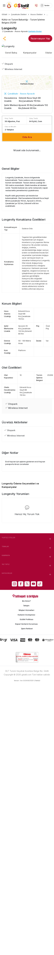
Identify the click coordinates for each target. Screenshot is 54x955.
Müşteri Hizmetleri (26, 610)
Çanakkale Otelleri (19, 14)
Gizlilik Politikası (26, 619)
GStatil (4, 14)
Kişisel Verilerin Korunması (26, 624)
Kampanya (6, 555)
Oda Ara (27, 137)
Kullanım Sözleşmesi (26, 615)
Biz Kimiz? (26, 601)
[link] (46, 5)
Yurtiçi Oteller (8, 537)
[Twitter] (27, 583)
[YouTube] (33, 583)
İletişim (26, 606)
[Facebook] (20, 583)
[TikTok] (39, 583)
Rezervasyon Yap (40, 38)
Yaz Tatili (6, 564)
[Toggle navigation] (4, 5)
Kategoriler (7, 573)
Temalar (5, 546)
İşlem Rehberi (27, 629)
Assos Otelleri (36, 14)
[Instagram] (14, 583)
